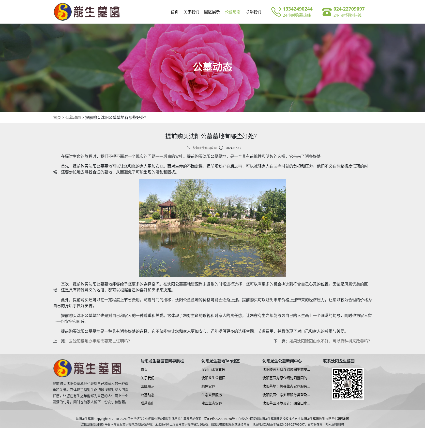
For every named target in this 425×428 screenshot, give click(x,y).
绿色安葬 (208, 386)
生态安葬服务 (211, 395)
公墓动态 (233, 11)
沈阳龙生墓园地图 (313, 419)
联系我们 (253, 11)
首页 (175, 11)
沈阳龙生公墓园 (213, 378)
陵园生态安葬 (211, 403)
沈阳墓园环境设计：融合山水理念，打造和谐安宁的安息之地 (286, 403)
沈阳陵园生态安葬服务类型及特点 (286, 395)
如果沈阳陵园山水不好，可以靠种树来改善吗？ (330, 341)
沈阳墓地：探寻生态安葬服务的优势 (286, 386)
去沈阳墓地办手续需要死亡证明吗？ (100, 341)
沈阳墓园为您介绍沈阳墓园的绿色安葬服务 (286, 378)
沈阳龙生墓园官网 (205, 148)
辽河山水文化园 (213, 369)
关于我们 (191, 11)
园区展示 (212, 11)
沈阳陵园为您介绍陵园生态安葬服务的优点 (286, 369)
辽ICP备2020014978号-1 (221, 419)
